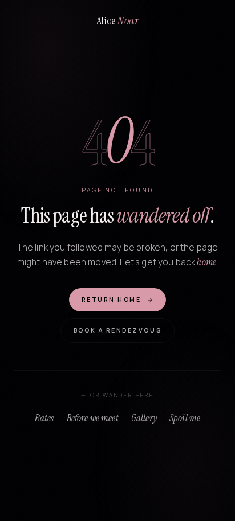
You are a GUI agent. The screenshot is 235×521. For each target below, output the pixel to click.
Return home (111, 299)
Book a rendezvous (117, 330)
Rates (44, 418)
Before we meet (93, 418)
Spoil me (184, 418)
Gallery (144, 418)
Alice (117, 20)
